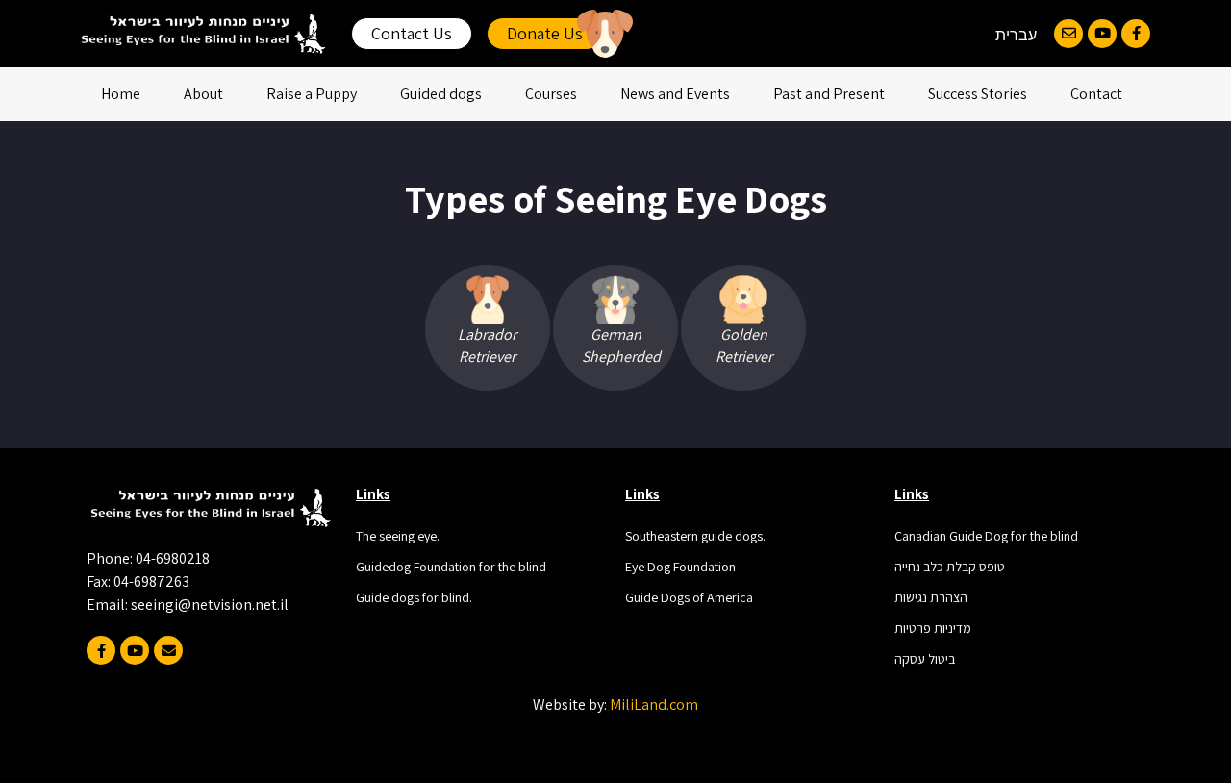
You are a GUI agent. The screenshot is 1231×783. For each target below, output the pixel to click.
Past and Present (829, 94)
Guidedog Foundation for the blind (451, 566)
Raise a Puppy (311, 94)
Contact (1096, 94)
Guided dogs (441, 94)
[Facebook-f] (1135, 33)
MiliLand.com (654, 705)
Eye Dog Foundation (680, 566)
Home (120, 94)
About (203, 94)
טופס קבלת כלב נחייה (949, 566)
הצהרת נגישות (930, 597)
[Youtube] (1102, 33)
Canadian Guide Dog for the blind (986, 535)
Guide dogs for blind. (414, 597)
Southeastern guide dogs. (695, 535)
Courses (551, 94)
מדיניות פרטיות (932, 628)
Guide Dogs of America (689, 597)
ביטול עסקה (924, 659)
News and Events (675, 94)
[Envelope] (1068, 33)
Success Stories (977, 94)
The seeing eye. (398, 535)
